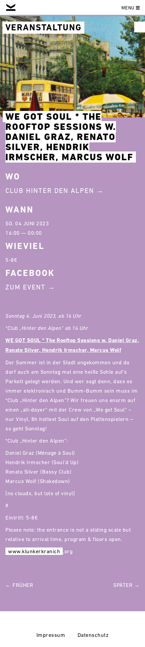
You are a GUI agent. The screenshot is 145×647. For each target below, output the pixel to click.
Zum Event (25, 287)
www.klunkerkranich (34, 551)
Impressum (50, 635)
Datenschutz (93, 635)
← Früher (19, 585)
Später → (126, 585)
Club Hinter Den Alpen (49, 190)
